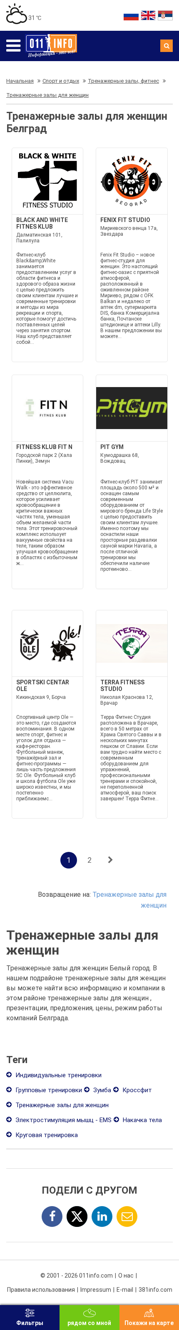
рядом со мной (89, 1323)
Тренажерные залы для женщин (61, 1105)
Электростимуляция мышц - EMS (63, 1120)
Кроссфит (136, 1090)
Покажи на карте (149, 1323)
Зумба (101, 1090)
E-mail (125, 1289)
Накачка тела (141, 1120)
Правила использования (41, 1289)
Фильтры (29, 1323)
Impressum (95, 1289)
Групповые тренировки (48, 1090)
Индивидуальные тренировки (58, 1075)
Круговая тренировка (46, 1135)
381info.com (155, 1289)
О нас (126, 1275)
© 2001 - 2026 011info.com (76, 1275)
